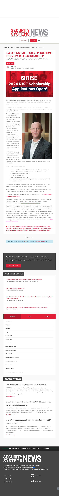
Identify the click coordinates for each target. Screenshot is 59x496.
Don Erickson (30, 226)
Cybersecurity (8, 335)
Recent (29, 316)
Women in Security (10, 368)
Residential (8, 328)
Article (10, 47)
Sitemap (13, 465)
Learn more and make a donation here (30, 203)
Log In (33, 40)
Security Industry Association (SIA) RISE (18, 230)
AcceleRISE (14, 226)
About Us (8, 475)
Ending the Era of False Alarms (15, 288)
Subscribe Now (13, 265)
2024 (9, 226)
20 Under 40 (8, 354)
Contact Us (8, 482)
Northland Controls (17, 228)
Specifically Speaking (10, 350)
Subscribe (24, 40)
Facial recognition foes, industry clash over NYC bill (26, 385)
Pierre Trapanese (27, 228)
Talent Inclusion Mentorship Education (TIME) (39, 230)
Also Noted (8, 343)
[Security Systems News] (29, 33)
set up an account (40, 241)
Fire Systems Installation (11, 361)
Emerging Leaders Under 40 (12, 357)
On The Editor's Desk (10, 346)
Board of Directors (21, 226)
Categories (12, 316)
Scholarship (34, 228)
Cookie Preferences (8, 467)
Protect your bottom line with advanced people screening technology (27, 307)
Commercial (8, 321)
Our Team (8, 478)
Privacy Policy (6, 465)
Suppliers (7, 332)
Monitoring (8, 324)
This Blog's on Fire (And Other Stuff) (14, 372)
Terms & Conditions (20, 465)
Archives (47, 316)
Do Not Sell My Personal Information (23, 467)
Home (5, 47)
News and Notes (9, 364)
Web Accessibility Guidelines (33, 465)
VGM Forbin (45, 469)
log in (25, 241)
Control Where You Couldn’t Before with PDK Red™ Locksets (24, 279)
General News (10, 63)
